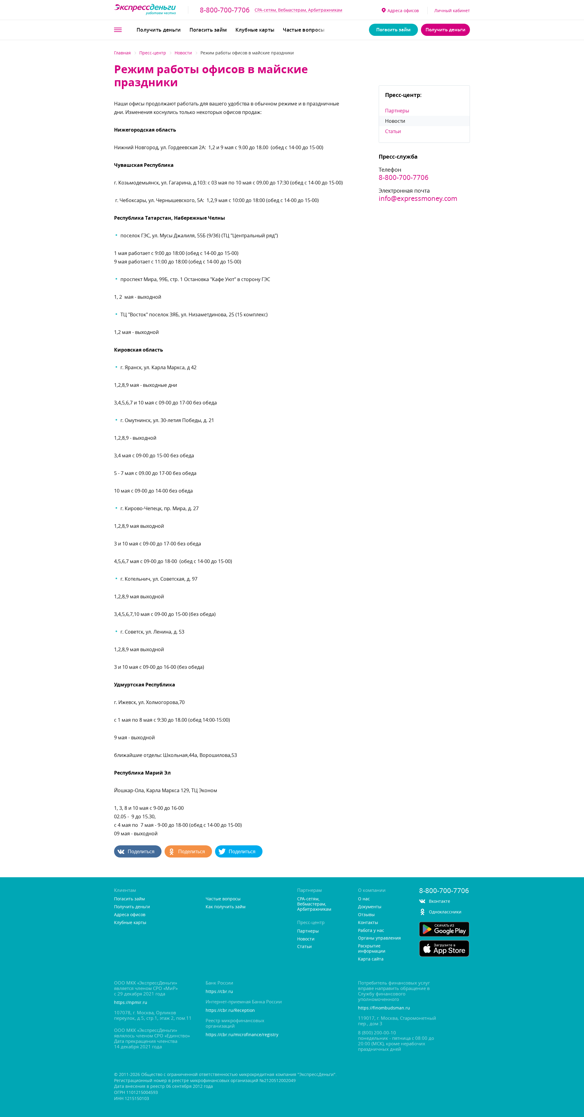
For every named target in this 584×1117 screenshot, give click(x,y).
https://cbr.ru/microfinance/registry (242, 1034)
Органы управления (379, 938)
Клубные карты (254, 29)
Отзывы (366, 914)
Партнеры (397, 110)
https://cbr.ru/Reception (230, 1010)
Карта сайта (371, 959)
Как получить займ (225, 906)
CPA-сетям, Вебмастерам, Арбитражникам (298, 10)
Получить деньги (159, 29)
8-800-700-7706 (225, 10)
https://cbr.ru (219, 991)
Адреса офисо (403, 10)
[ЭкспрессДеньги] (145, 10)
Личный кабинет (452, 10)
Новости (183, 53)
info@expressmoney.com (418, 198)
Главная (122, 53)
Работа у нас (371, 930)
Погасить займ (208, 29)
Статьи (393, 131)
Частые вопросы (304, 29)
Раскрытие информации (371, 948)
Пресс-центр (152, 53)
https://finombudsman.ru (384, 1008)
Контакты (368, 922)
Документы (369, 906)
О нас (364, 899)
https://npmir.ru (130, 1002)
